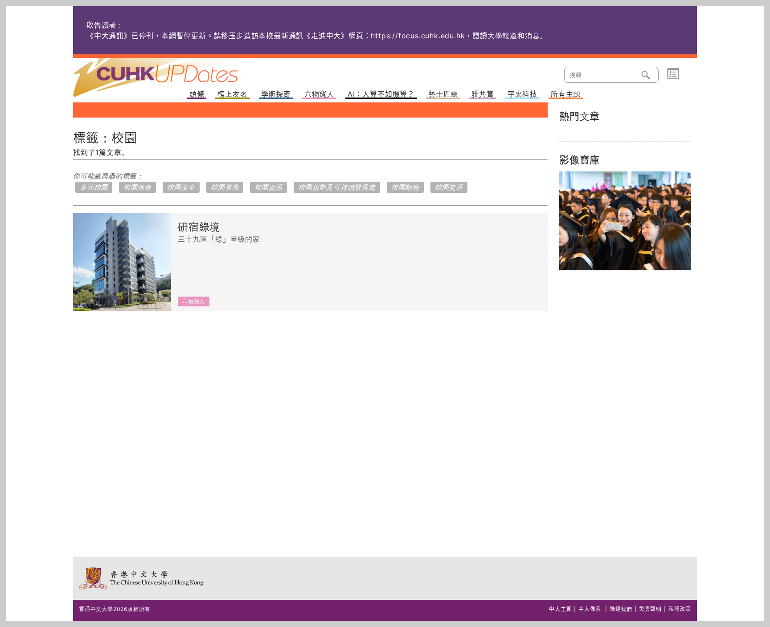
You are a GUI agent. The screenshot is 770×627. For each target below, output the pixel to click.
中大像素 (589, 609)
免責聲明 (650, 609)
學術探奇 (276, 94)
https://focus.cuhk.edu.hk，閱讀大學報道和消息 (455, 35)
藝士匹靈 (443, 94)
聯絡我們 (621, 609)
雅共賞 (482, 94)
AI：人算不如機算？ (381, 94)
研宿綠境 (199, 227)
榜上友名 (232, 94)
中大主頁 (560, 609)
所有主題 (566, 94)
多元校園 (94, 187)
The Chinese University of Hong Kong (142, 578)
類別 (673, 74)
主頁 (172, 71)
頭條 (197, 94)
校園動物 (405, 187)
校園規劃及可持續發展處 (337, 187)
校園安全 (181, 187)
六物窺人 (319, 94)
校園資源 (268, 187)
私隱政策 (679, 609)
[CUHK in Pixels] (625, 220)
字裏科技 (522, 94)
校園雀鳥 (225, 187)
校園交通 (449, 187)
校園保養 (137, 187)
